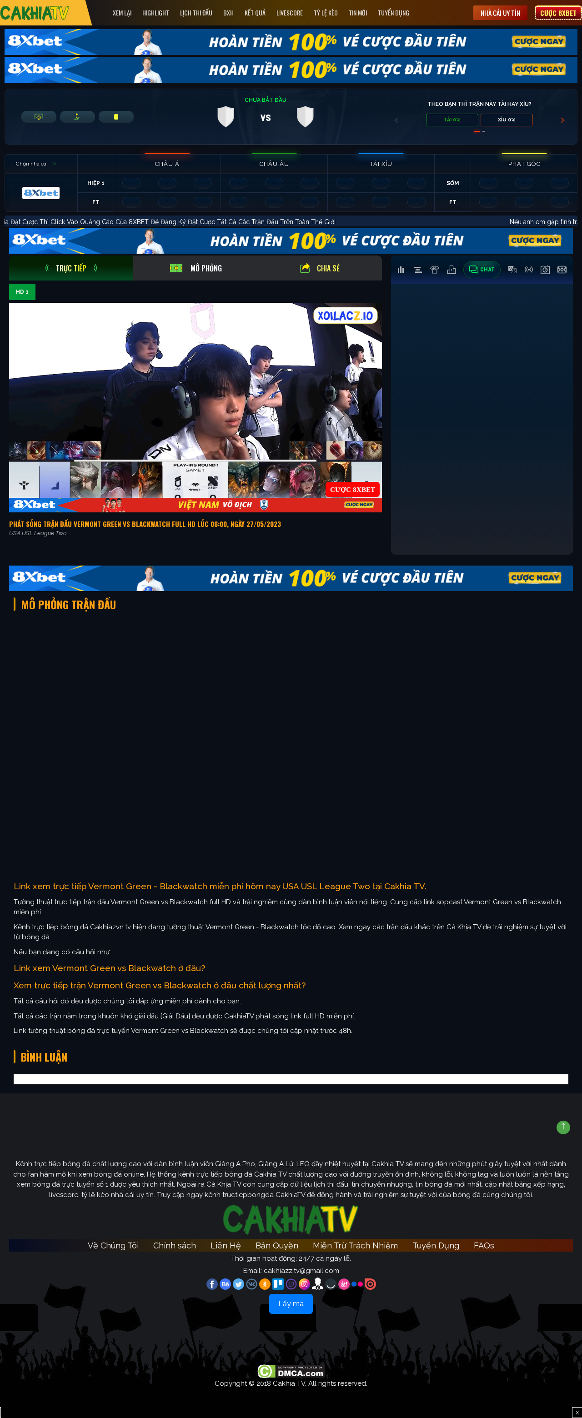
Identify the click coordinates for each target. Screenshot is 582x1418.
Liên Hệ (226, 1245)
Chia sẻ (328, 268)
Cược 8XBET (558, 13)
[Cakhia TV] (35, 13)
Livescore (289, 12)
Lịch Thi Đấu (196, 12)
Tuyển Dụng (393, 12)
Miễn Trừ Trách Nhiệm (355, 1245)
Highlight (155, 12)
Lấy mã (291, 1303)
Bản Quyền (277, 1245)
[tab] (71, 268)
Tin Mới (358, 12)
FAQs (484, 1245)
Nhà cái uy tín (500, 13)
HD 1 (22, 292)
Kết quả (255, 12)
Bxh (228, 12)
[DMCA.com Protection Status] (291, 1371)
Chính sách (174, 1245)
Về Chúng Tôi (113, 1245)
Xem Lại (122, 12)
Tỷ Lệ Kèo (326, 12)
